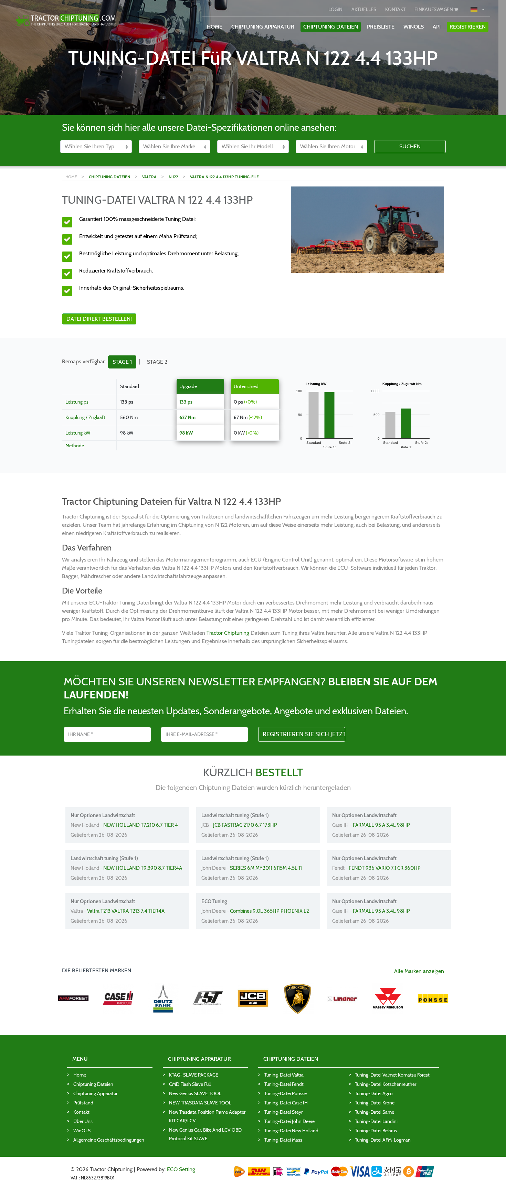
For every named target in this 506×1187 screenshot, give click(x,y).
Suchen (410, 146)
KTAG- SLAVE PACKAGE (193, 1075)
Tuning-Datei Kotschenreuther (385, 1084)
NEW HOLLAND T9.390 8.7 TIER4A (142, 868)
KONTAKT (395, 9)
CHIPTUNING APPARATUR (262, 26)
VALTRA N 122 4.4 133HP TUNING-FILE (224, 176)
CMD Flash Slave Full (190, 1084)
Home (79, 1075)
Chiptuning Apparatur (95, 1093)
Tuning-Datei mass (283, 1140)
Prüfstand (83, 1103)
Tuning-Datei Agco (374, 1093)
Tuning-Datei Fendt (284, 1084)
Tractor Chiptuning (228, 633)
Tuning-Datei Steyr (283, 1112)
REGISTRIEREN (468, 26)
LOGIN (335, 9)
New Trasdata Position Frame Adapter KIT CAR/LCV (207, 1116)
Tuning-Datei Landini (376, 1121)
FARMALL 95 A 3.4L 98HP (381, 825)
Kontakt (81, 1112)
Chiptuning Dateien (93, 1084)
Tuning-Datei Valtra (284, 1075)
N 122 (173, 176)
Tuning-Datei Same (374, 1112)
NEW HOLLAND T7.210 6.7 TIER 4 (140, 825)
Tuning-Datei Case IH (286, 1103)
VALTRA (149, 176)
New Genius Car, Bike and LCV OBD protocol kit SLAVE (205, 1134)
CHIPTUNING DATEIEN (330, 26)
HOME (214, 26)
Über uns (83, 1121)
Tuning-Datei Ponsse (285, 1093)
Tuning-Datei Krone (374, 1103)
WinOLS (413, 26)
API (437, 26)
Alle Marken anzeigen (419, 971)
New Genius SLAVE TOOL (195, 1093)
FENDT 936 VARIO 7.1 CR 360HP (385, 868)
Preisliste (380, 26)
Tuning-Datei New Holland (291, 1130)
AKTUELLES (363, 9)
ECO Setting (181, 1169)
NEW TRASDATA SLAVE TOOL (200, 1103)
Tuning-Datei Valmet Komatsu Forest (392, 1075)
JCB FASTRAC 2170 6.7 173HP (245, 825)
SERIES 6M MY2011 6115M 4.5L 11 (266, 868)
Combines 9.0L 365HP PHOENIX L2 (269, 911)
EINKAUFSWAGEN (434, 9)
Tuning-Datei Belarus (376, 1130)
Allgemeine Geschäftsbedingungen (108, 1140)
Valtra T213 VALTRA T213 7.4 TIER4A (126, 911)
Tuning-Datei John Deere (289, 1121)
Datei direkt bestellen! (99, 319)
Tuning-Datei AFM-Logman (383, 1140)
